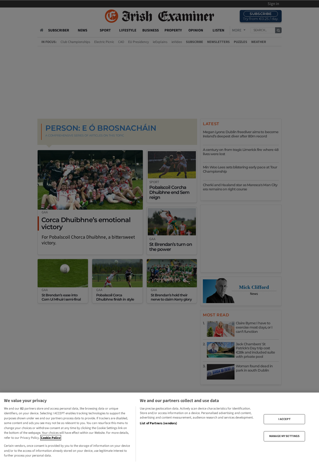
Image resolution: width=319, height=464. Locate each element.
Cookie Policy (51, 438)
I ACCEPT (284, 419)
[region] (159, 428)
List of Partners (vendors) (158, 423)
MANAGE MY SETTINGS (284, 436)
